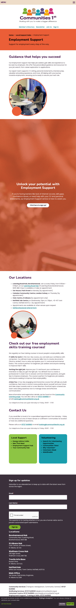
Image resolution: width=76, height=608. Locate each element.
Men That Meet (19, 443)
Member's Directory (26, 27)
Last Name (13, 503)
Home (11, 35)
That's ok (70, 604)
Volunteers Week (49, 450)
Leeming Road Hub (31, 286)
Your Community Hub (21, 448)
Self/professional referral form (25, 308)
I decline (62, 604)
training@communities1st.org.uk (26, 399)
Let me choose (6, 604)
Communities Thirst (50, 446)
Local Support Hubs (23, 35)
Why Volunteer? (49, 448)
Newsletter (40, 27)
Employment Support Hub (23, 446)
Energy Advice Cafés (21, 441)
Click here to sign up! (38, 205)
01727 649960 (43, 397)
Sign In (56, 27)
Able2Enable (48, 452)
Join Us (49, 27)
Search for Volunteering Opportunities (52, 442)
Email (11, 493)
